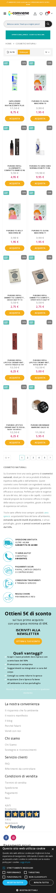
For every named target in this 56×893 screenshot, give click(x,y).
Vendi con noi (13, 731)
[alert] (28, 869)
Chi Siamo (11, 744)
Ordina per (24, 52)
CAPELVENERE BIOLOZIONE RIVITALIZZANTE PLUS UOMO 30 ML (14, 103)
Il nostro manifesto (16, 715)
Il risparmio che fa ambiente (21, 710)
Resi (7, 798)
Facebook (6, 837)
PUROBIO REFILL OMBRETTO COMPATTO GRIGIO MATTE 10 (14, 297)
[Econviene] (19, 13)
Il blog (9, 720)
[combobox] (24, 24)
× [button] (53, 849)
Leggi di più (25, 862)
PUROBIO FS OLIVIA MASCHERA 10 (40, 102)
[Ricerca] (48, 24)
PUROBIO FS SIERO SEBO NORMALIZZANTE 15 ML (40, 167)
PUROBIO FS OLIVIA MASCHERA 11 (40, 232)
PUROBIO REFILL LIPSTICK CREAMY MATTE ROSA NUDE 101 (40, 362)
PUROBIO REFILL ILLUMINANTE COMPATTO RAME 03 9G (14, 168)
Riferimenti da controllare (20, 768)
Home (8, 43)
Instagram (13, 837)
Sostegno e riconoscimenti (21, 749)
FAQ (7, 763)
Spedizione (11, 787)
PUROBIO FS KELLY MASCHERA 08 (14, 232)
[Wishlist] (41, 13)
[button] (28, 890)
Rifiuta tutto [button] (41, 882)
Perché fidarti (13, 725)
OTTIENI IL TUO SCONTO (28, 641)
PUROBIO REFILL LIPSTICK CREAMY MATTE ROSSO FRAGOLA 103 (15, 362)
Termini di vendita (15, 782)
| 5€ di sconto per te (23, 2)
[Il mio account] (35, 13)
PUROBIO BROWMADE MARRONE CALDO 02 (40, 426)
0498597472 (12, 2)
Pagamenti (11, 793)
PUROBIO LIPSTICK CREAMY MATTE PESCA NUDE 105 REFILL (14, 427)
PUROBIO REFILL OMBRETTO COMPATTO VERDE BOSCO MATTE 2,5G (40, 297)
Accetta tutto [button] (15, 882)
